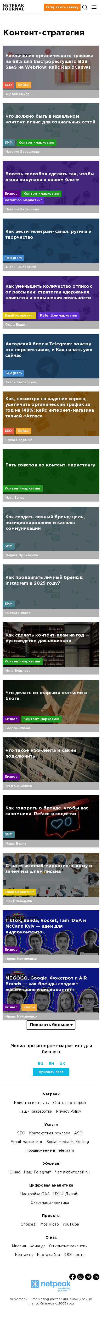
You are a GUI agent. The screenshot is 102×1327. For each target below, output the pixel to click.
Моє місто (49, 1225)
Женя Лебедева (18, 901)
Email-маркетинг (19, 315)
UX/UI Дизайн (66, 1194)
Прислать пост (51, 1072)
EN (51, 1064)
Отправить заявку (62, 7)
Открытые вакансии (68, 1246)
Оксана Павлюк (17, 612)
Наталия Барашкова (22, 151)
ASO (78, 1133)
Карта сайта (48, 1255)
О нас (14, 1172)
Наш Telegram (38, 1172)
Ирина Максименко (21, 958)
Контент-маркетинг (36, 142)
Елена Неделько (18, 440)
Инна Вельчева (17, 670)
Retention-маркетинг (23, 200)
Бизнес (11, 193)
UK (62, 1064)
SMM (9, 142)
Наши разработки (35, 1112)
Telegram (13, 257)
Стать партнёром (69, 1103)
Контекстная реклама (49, 1133)
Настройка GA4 (34, 1194)
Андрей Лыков (17, 94)
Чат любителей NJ (72, 1172)
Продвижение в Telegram (49, 1151)
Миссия (19, 1246)
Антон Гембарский (20, 267)
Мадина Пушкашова (21, 555)
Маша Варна (15, 843)
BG (40, 1064)
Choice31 (29, 1225)
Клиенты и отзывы (31, 1103)
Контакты (24, 1255)
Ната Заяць (14, 497)
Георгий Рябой (17, 728)
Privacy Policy (68, 1112)
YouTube (70, 1225)
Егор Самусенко (18, 785)
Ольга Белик (15, 324)
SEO (8, 84)
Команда (38, 1246)
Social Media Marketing (67, 1142)
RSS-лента (74, 1255)
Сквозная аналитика (50, 1203)
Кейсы (23, 84)
